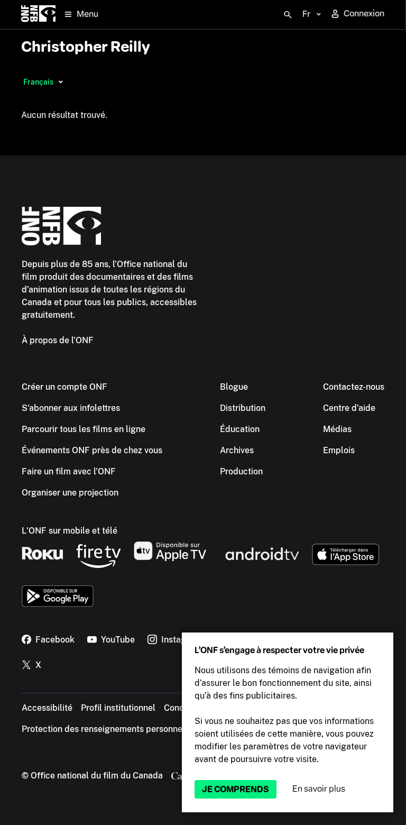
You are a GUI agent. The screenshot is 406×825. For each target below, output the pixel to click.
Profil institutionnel (118, 708)
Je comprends (235, 789)
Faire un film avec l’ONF (69, 471)
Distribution (242, 408)
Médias (337, 429)
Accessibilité (47, 708)
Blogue (234, 387)
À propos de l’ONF (58, 340)
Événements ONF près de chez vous (92, 450)
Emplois (339, 450)
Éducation (240, 429)
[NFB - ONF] (38, 14)
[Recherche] (287, 14)
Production (241, 471)
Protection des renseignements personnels (105, 729)
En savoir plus (318, 789)
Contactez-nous (353, 387)
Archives (237, 450)
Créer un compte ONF (64, 387)
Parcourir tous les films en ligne (83, 429)
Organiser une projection (70, 493)
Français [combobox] (38, 82)
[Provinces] (61, 82)
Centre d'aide (349, 408)
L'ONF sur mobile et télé (69, 531)
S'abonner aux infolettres (71, 408)
